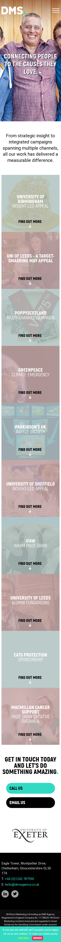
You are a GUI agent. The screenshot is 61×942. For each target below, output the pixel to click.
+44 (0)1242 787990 (19, 879)
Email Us (17, 802)
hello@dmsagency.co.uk (22, 884)
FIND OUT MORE (30, 221)
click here (23, 938)
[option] (30, 60)
